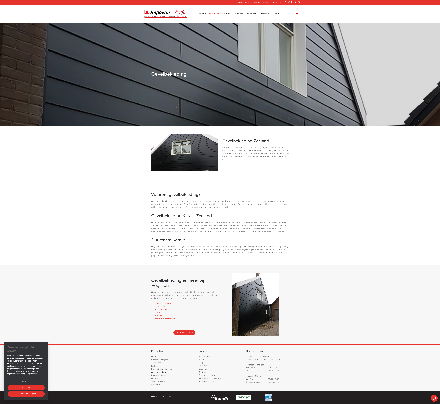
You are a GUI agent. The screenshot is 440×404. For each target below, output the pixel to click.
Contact (277, 13)
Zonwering (160, 306)
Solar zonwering (162, 309)
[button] (219, 397)
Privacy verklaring (207, 375)
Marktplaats (248, 2)
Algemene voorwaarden (210, 378)
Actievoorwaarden (207, 381)
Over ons (264, 13)
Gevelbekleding (158, 372)
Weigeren (26, 388)
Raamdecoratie (158, 375)
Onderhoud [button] (239, 2)
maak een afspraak (184, 332)
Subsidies (238, 13)
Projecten (252, 13)
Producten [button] (214, 13)
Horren (158, 312)
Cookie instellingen (26, 381)
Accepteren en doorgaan (26, 394)
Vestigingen (266, 2)
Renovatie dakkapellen (165, 318)
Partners (274, 2)
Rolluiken (159, 315)
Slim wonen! (157, 384)
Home (202, 13)
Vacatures (257, 2)
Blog (280, 2)
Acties (227, 13)
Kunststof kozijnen (163, 303)
